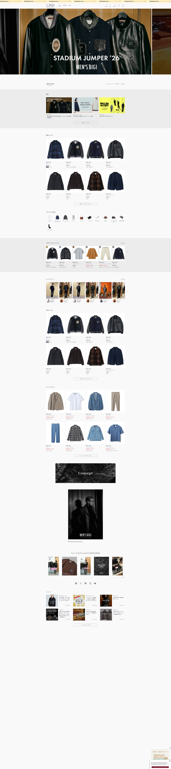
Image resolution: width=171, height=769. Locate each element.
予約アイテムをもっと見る (85, 378)
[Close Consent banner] (170, 760)
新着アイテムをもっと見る (85, 203)
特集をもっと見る (85, 122)
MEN (70, 5)
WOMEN (65, 5)
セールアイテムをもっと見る (85, 455)
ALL (60, 5)
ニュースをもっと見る (85, 624)
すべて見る (123, 243)
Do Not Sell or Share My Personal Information (160, 767)
